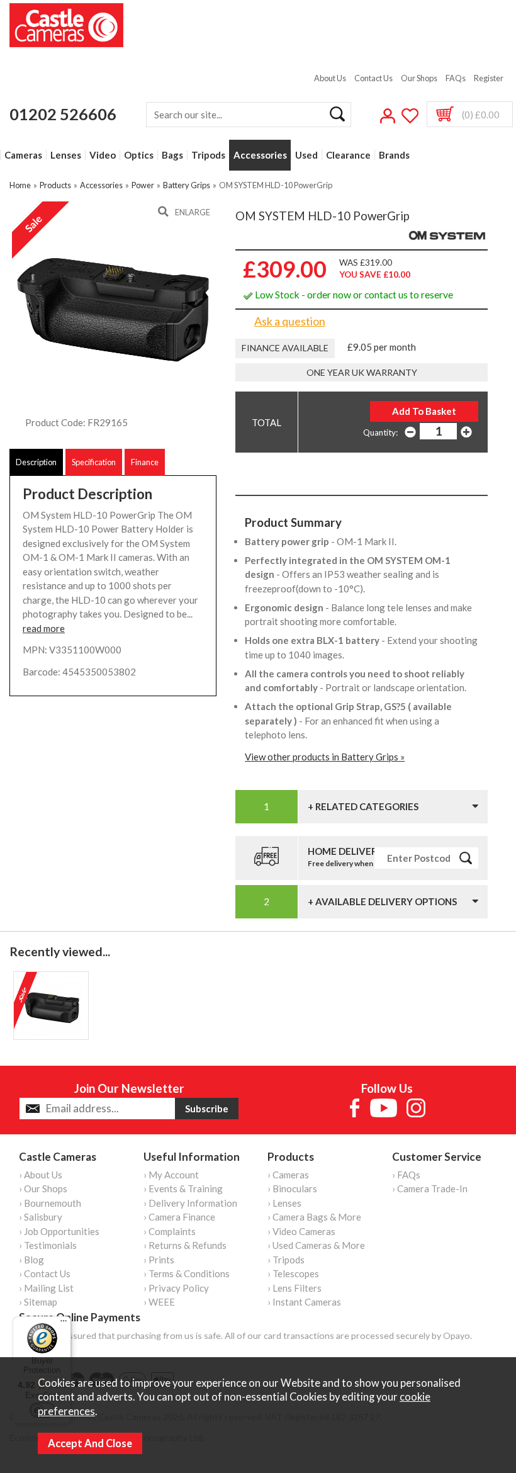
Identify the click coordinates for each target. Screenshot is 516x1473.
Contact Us (373, 78)
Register (488, 78)
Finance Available (285, 347)
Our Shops (419, 78)
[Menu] (63, 1323)
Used (306, 155)
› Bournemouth (50, 1203)
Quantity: (380, 432)
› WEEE (159, 1301)
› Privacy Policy (176, 1288)
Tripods (208, 155)
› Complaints (169, 1231)
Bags (172, 155)
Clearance (348, 155)
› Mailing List (46, 1288)
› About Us (40, 1174)
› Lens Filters (294, 1288)
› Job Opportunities (59, 1231)
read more (44, 628)
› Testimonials (48, 1245)
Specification (94, 462)
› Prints (158, 1259)
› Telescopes (293, 1273)
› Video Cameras (301, 1231)
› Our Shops (43, 1188)
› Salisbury (40, 1216)
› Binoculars (292, 1188)
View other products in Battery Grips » (325, 756)
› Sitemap (38, 1301)
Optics (139, 155)
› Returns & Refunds (185, 1245)
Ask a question (289, 321)
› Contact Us (44, 1273)
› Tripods (286, 1259)
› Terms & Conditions (186, 1273)
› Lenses (284, 1203)
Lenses (65, 155)
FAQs (456, 78)
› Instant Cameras (304, 1301)
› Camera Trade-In (430, 1188)
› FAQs (406, 1174)
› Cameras (288, 1174)
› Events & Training (183, 1188)
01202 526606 (62, 113)
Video (102, 155)
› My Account (171, 1174)
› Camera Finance (179, 1216)
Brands (394, 155)
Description (36, 462)
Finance (145, 462)
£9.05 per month (381, 347)
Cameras (23, 155)
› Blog (31, 1259)
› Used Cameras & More (316, 1245)
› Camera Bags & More (314, 1216)
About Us (330, 78)
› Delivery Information (190, 1203)
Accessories (260, 155)
